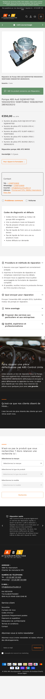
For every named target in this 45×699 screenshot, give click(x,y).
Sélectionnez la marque (10, 458)
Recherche (22, 495)
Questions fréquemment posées (14, 615)
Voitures (32, 200)
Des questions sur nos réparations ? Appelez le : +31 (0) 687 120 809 (22, 8)
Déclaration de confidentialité (13, 621)
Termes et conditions (10, 624)
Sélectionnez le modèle (10, 480)
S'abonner (37, 648)
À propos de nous (9, 610)
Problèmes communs (14, 200)
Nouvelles (6, 607)
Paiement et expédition (11, 618)
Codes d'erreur (7, 613)
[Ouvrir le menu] (41, 16)
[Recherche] (26, 16)
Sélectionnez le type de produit (13, 469)
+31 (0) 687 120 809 (13, 577)
